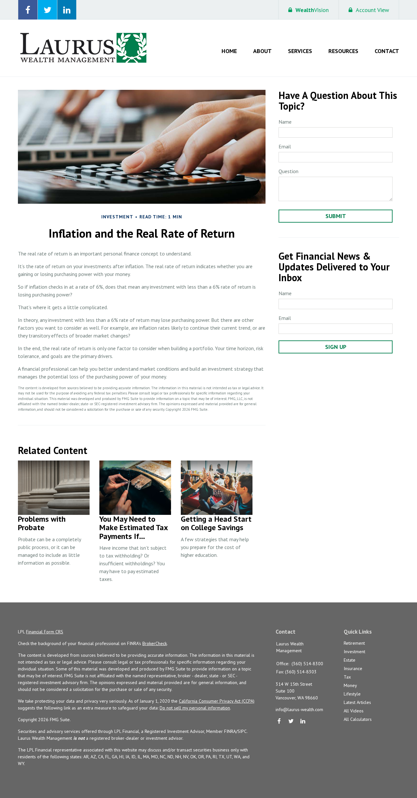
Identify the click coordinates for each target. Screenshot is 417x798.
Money (350, 685)
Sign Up (335, 347)
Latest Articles (357, 702)
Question (288, 171)
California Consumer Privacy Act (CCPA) (216, 701)
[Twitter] (291, 721)
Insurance (353, 668)
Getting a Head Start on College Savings (216, 523)
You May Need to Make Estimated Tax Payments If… (133, 527)
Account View (372, 10)
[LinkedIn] (303, 721)
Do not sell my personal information (195, 708)
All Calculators (358, 719)
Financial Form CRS (44, 632)
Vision (312, 10)
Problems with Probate (41, 523)
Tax (347, 677)
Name (285, 121)
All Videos (354, 711)
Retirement (354, 643)
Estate (349, 660)
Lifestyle (352, 694)
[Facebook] (279, 721)
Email (285, 146)
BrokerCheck (154, 643)
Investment (354, 651)
